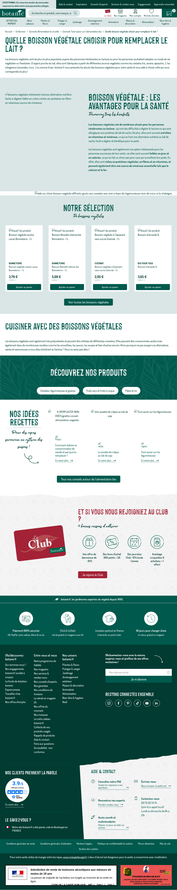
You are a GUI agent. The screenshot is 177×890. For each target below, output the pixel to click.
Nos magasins (41, 669)
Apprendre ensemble (164, 4)
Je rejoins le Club (92, 575)
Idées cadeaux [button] (30, 22)
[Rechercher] (75, 13)
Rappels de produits (44, 735)
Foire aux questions (44, 743)
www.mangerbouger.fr (75, 857)
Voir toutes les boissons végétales (88, 302)
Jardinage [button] (77, 22)
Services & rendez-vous (122, 4)
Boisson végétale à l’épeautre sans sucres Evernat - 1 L (108, 268)
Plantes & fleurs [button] (45, 22)
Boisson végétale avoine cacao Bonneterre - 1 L (23, 268)
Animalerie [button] (113, 22)
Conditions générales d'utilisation (55, 843)
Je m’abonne (138, 679)
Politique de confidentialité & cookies (115, 843)
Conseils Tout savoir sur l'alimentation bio (82, 31)
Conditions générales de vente (20, 843)
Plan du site (165, 843)
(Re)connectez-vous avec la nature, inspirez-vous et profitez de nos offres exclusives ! (126, 658)
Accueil (8, 31)
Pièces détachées (146, 843)
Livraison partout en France (109, 630)
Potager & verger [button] (62, 22)
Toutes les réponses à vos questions (110, 786)
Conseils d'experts (99, 4)
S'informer (21, 31)
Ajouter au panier (24, 287)
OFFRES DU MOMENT (11, 22)
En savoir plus (61, 460)
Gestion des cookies (88, 848)
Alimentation (69, 693)
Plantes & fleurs (70, 664)
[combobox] (51, 13)
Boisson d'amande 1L (147, 266)
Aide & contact (66, 4)
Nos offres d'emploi (15, 702)
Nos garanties (41, 685)
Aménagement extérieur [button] (95, 22)
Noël (64, 702)
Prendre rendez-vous (108, 804)
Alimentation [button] (148, 22)
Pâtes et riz (131, 390)
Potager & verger (71, 669)
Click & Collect (68, 630)
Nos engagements (14, 669)
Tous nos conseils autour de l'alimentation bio (88, 479)
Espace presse (12, 689)
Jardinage (67, 673)
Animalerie (68, 689)
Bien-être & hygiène (72, 698)
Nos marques (41, 714)
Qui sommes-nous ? (15, 664)
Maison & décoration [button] (130, 22)
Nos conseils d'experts (45, 681)
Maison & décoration (73, 685)
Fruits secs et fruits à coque (100, 390)
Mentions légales (84, 843)
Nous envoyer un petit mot (153, 786)
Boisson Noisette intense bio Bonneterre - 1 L (65, 268)
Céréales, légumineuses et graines (58, 390)
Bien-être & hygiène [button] (165, 22)
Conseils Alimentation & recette (44, 31)
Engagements (144, 4)
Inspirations (81, 4)
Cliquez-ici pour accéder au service (111, 826)
